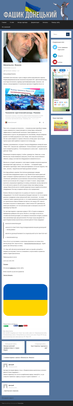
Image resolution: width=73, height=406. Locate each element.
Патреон (5, 264)
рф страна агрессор (18, 336)
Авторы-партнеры (22, 22)
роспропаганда (9, 336)
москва (28, 334)
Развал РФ (39, 334)
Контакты (45, 22)
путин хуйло (33, 334)
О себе (12, 22)
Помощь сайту (56, 22)
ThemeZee (20, 403)
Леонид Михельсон (21, 334)
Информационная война (41, 333)
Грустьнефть (26, 333)
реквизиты (13, 268)
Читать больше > (8, 275)
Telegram (60, 56)
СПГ (24, 336)
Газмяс (20, 333)
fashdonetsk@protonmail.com (32, 243)
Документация (35, 22)
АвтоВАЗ (7, 333)
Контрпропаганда (7, 334)
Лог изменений (6, 27)
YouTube (60, 62)
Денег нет (32, 333)
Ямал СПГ (28, 336)
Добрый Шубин (9, 331)
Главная (4, 22)
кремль (14, 334)
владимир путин (14, 333)
